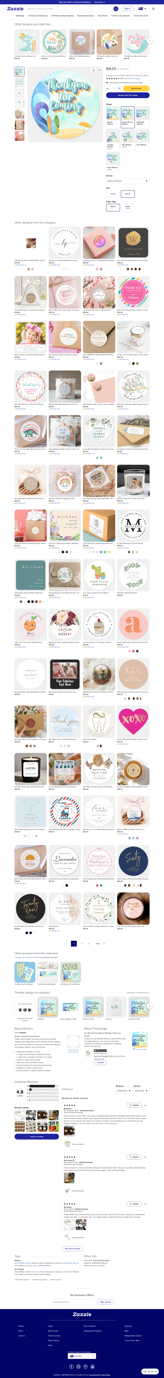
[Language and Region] (142, 8)
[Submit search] (115, 8)
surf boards (28, 1266)
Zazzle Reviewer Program (73, 1113)
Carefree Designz (133, 78)
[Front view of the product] (65, 104)
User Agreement (94, 1375)
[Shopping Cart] (153, 8)
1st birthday (65, 1263)
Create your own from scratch (73, 1051)
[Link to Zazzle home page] (16, 8)
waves (35, 1266)
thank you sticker (37, 1272)
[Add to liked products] (99, 70)
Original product (78, 1144)
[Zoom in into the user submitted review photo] (20, 1115)
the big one (74, 1263)
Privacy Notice (105, 1375)
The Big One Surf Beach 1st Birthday (28, 957)
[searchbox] (72, 9)
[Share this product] (93, 70)
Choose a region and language (79, 1352)
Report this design (140, 1049)
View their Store (99, 1059)
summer (28, 1263)
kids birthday (19, 1263)
